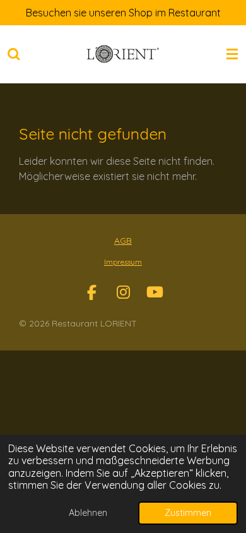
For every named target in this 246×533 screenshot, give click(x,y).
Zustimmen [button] (188, 512)
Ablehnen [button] (88, 512)
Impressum (123, 261)
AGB (123, 240)
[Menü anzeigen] (232, 54)
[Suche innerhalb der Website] (14, 54)
